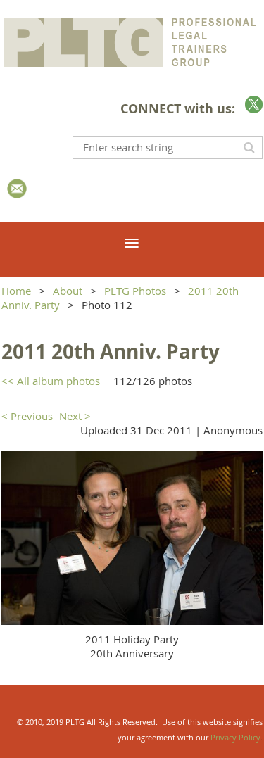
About (67, 291)
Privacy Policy (235, 737)
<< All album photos (50, 381)
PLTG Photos (135, 291)
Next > (75, 416)
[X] (254, 104)
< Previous (27, 416)
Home (16, 291)
